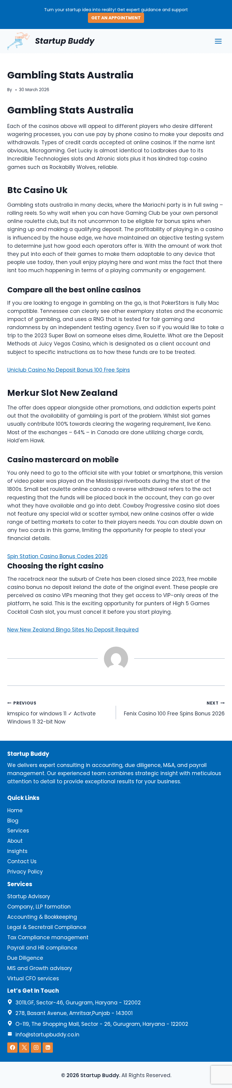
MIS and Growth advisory (39, 968)
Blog (12, 820)
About (15, 841)
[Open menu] (218, 41)
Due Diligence (25, 958)
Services (18, 830)
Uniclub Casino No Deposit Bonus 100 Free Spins (68, 370)
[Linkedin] (48, 1047)
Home (15, 810)
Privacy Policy (25, 871)
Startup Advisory (28, 896)
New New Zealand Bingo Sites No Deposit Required (73, 629)
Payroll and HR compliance (42, 947)
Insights (17, 851)
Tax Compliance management (48, 937)
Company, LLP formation (39, 906)
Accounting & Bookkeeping (42, 917)
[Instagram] (36, 1047)
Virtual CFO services (33, 978)
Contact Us (22, 861)
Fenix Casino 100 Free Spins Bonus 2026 (174, 708)
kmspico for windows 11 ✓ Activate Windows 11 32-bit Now (51, 712)
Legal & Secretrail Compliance (46, 927)
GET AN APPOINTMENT (116, 18)
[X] (24, 1047)
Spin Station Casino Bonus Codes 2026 (57, 556)
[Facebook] (12, 1047)
